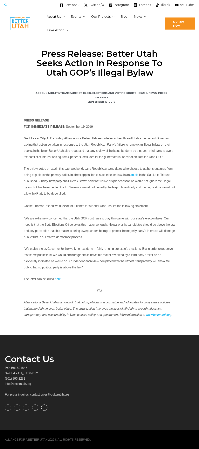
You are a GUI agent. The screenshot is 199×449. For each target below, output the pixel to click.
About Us (54, 16)
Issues (142, 92)
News (138, 16)
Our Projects (100, 16)
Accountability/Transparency (59, 92)
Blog (124, 16)
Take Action (56, 30)
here (58, 279)
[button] (5, 5)
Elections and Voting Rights (114, 92)
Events (76, 16)
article (134, 174)
